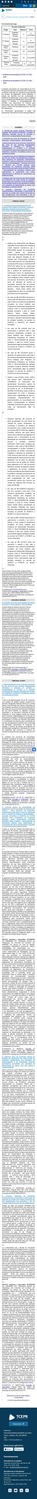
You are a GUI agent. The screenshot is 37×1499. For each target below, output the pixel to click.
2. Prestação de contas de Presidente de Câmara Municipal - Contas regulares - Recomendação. (18, 139)
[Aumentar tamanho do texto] (34, 1)
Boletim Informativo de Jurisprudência (17, 17)
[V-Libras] (25, 2)
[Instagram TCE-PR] (2, 2)
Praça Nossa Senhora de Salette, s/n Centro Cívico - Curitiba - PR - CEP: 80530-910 (17, 1435)
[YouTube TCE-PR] (5, 2)
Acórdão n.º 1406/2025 (19, 591)
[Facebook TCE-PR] (12, 2)
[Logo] (7, 11)
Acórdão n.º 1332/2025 (20, 799)
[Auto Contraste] (28, 2)
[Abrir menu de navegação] (34, 11)
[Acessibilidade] (22, 2)
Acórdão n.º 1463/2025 (19, 669)
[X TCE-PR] (8, 2)
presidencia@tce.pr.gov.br (19, 1467)
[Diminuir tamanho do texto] (31, 1)
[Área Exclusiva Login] (30, 5)
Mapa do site (17, 1424)
